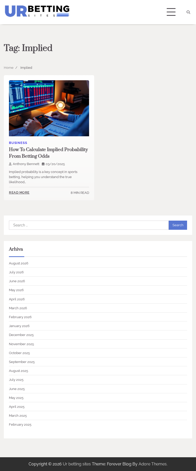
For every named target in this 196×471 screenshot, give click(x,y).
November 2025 (21, 344)
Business (18, 143)
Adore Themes (153, 464)
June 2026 (17, 281)
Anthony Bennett (26, 164)
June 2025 (17, 389)
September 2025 (22, 362)
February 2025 (20, 424)
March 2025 (18, 415)
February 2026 (20, 317)
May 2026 (16, 290)
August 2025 (18, 371)
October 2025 (19, 353)
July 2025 (16, 380)
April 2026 (17, 299)
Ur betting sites (77, 464)
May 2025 (16, 398)
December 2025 (21, 335)
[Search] (188, 12)
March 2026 (18, 308)
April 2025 (16, 407)
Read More (19, 192)
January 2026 (19, 326)
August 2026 (18, 263)
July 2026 (16, 272)
